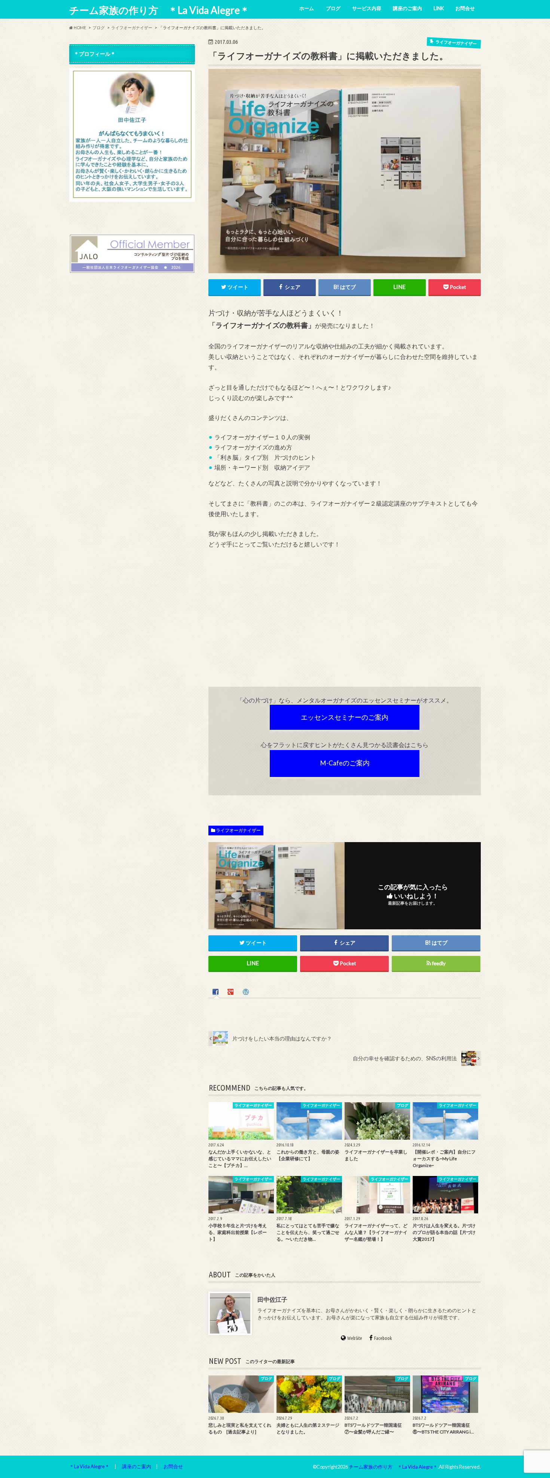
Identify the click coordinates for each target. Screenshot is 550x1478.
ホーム (306, 8)
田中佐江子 (272, 1299)
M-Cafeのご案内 (345, 763)
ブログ (333, 8)
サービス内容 (366, 8)
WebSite (354, 1338)
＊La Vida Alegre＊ (89, 1466)
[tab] (216, 991)
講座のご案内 (407, 8)
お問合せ (465, 8)
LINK (439, 8)
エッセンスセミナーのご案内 (344, 717)
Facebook (383, 1338)
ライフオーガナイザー (238, 830)
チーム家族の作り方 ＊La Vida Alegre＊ (159, 10)
